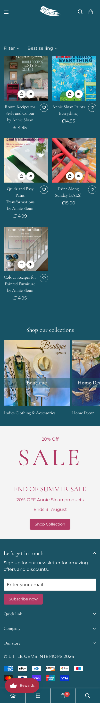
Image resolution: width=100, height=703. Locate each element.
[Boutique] (37, 373)
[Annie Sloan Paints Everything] (74, 78)
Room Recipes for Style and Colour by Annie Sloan (20, 113)
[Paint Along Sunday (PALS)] (74, 160)
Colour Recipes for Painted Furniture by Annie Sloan (20, 284)
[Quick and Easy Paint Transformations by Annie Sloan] (26, 160)
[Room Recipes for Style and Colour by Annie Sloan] (26, 78)
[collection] (38, 695)
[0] (90, 11)
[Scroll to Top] (91, 677)
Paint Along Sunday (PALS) (68, 192)
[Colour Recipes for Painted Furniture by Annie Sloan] (26, 249)
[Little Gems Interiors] (50, 12)
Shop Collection (50, 524)
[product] (13, 696)
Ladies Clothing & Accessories (29, 412)
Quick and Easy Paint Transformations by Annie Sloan (20, 198)
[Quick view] (30, 94)
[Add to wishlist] (44, 108)
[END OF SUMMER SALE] (50, 482)
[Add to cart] (21, 94)
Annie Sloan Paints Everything (68, 110)
